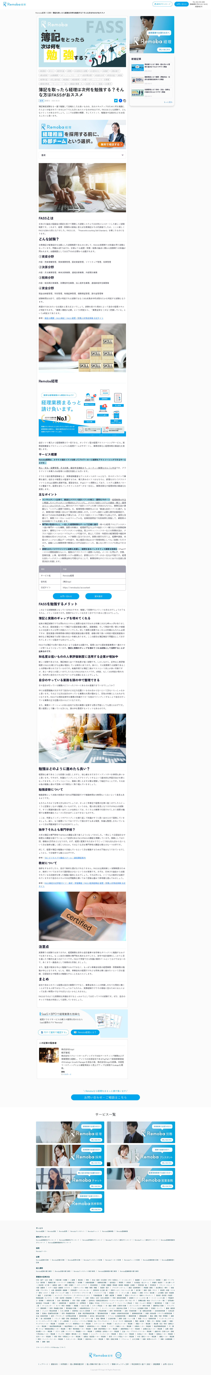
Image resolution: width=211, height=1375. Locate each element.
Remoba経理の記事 (42, 1260)
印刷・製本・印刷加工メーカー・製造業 (67, 1336)
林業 (37, 1342)
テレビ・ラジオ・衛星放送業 (122, 1321)
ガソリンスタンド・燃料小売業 (139, 1306)
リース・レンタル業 (158, 1298)
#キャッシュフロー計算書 (99, 79)
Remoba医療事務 (122, 1231)
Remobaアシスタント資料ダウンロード (118, 1240)
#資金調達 (43, 75)
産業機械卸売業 (137, 1313)
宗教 (87, 1280)
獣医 (39, 1295)
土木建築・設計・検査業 (166, 1293)
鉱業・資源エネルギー (150, 1339)
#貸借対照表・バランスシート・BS (53, 84)
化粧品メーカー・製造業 (145, 1334)
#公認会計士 (95, 71)
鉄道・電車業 (100, 1318)
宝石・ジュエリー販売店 (143, 1303)
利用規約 (64, 1364)
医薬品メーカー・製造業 (165, 1334)
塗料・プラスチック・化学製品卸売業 (63, 1316)
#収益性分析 (99, 75)
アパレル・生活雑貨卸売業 (116, 1316)
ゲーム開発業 (64, 1321)
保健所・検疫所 (157, 1282)
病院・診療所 (69, 1285)
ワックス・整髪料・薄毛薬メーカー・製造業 (73, 1334)
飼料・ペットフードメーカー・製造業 (50, 1339)
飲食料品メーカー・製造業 (94, 1339)
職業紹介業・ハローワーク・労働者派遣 (61, 1282)
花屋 (166, 1303)
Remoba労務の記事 (58, 1260)
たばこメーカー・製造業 (74, 1339)
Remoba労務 (51, 1231)
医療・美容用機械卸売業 (86, 1313)
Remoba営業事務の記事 (150, 1260)
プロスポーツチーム (118, 1288)
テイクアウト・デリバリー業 (81, 1293)
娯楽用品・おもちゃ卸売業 (81, 1311)
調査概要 (156, 1364)
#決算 (84, 79)
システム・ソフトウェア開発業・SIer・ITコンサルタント (91, 1321)
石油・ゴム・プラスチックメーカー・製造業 (136, 1331)
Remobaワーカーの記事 (113, 1260)
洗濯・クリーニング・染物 (60, 1293)
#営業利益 (43, 79)
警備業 (137, 1280)
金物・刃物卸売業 (130, 1311)
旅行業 (138, 1290)
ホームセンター (47, 1306)
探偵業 (119, 1295)
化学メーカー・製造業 (43, 1336)
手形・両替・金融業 (78, 1300)
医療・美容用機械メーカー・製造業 (105, 1329)
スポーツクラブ (82, 1285)
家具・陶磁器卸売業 (68, 1313)
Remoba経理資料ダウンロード (46, 1240)
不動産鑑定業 (97, 1295)
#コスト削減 (97, 84)
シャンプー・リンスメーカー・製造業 (103, 1334)
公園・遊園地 (40, 1288)
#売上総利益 (55, 79)
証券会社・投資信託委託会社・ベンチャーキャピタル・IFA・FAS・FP (112, 1300)
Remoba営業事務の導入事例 (107, 1271)
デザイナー (78, 1298)
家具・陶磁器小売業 (56, 1308)
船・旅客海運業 (46, 1318)
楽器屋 (76, 1306)
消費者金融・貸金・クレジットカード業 (151, 1300)
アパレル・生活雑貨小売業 (139, 1308)
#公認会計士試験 (80, 71)
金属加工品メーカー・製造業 (152, 1329)
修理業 (80, 1282)
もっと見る (168, 102)
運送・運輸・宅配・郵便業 (159, 1316)
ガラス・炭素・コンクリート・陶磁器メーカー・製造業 (73, 1331)
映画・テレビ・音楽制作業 (147, 1318)
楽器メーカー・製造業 (143, 1324)
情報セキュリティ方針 (120, 1364)
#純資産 (43, 71)
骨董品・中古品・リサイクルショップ (101, 1303)
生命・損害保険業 (63, 1300)
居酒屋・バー (113, 1293)
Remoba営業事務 (107, 1231)
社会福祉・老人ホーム (141, 1282)
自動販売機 (62, 1303)
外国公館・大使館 (61, 1280)
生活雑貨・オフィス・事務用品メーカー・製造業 (74, 1324)
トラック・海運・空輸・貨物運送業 (66, 1318)
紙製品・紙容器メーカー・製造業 (95, 1336)
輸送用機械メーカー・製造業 (74, 1326)
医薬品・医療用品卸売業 (50, 1313)
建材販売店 (158, 1303)
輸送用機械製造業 (55, 1326)
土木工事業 (135, 1339)
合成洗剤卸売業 (160, 1311)
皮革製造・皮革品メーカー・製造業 (107, 1331)
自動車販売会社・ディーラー (89, 1308)
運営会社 (54, 1364)
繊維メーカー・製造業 (166, 1336)
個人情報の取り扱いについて (98, 1364)
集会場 (80, 1280)
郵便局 (121, 1282)
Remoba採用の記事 (74, 1260)
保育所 (129, 1282)
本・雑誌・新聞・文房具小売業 (116, 1306)
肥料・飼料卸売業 (115, 1311)
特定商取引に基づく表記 (141, 1364)
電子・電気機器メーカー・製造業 (80, 1329)
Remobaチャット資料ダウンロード (146, 1240)
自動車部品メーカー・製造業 (96, 1326)
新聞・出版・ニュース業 (127, 1318)
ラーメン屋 (125, 1293)
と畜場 (72, 1280)
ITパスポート (66, 1074)
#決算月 (108, 84)
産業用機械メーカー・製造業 (130, 1329)
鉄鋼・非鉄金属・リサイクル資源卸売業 (159, 1313)
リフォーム (125, 1339)
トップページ (43, 1364)
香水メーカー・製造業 (126, 1334)
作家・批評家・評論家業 (63, 1298)
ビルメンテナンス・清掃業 (151, 1280)
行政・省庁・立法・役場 (44, 1280)
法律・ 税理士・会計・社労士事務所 (97, 1298)
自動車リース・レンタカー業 (138, 1298)
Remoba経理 (40, 13)
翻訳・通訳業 (109, 1295)
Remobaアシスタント (77, 1231)
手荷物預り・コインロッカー (80, 1290)
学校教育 (153, 1285)
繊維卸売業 (132, 1316)
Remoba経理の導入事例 (44, 1271)
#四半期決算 (87, 75)
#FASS (51, 71)
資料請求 (98, 596)
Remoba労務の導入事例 (62, 1271)
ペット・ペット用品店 (124, 1303)
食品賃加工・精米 (162, 1288)
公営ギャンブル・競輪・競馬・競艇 (85, 1288)
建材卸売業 (83, 1316)
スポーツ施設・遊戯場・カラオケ (59, 1288)
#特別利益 (111, 75)
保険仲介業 (50, 1300)
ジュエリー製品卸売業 (49, 1311)
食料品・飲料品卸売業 (97, 1316)
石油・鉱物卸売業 (42, 1316)
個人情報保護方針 (77, 1364)
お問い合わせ (66, 596)
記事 (49, 13)
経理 (41, 100)
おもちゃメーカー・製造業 (123, 1324)
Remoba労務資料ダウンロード (69, 1240)
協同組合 (113, 1282)
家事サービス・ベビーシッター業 (122, 1290)
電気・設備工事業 (112, 1339)
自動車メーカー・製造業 (143, 1326)
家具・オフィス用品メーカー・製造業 (121, 1336)
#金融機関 (54, 75)
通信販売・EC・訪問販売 (77, 1303)
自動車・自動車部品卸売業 (120, 1313)
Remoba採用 (63, 1231)
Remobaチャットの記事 (132, 1260)
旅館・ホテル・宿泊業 (147, 1293)
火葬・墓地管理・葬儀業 (59, 1290)
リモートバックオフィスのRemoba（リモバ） (51, 1347)
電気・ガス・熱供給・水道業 (156, 1321)
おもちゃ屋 (85, 1306)
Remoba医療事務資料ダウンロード (59, 1242)
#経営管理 (75, 79)
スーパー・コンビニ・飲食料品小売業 (114, 1308)
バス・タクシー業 (87, 1318)
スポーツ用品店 (97, 1306)
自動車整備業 (89, 1282)
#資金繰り (115, 71)
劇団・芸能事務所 (134, 1288)
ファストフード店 (100, 1293)
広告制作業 (112, 1318)
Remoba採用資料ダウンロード (92, 1240)
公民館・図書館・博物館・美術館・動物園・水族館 (118, 1285)
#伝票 (88, 84)
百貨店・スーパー (157, 1308)
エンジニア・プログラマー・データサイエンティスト (72, 1295)
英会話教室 (94, 1285)
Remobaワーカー (41, 1251)
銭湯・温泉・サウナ (150, 1290)
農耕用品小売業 (158, 1306)
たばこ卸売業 (64, 1311)
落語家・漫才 (104, 1288)
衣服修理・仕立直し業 (100, 1290)
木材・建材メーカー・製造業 (146, 1336)
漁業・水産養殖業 (166, 1339)
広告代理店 (47, 1295)
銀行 (54, 1303)
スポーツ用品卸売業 (99, 1311)
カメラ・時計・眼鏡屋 (63, 1306)
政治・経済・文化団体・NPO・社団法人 (105, 1280)
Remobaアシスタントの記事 (93, 1260)
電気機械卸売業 (103, 1313)
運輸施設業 (143, 1316)
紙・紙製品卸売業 (145, 1311)
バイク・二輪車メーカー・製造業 (120, 1326)
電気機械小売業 (71, 1308)
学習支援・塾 (142, 1285)
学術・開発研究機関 (119, 1298)
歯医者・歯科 (57, 1285)
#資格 (69, 71)
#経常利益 (60, 71)
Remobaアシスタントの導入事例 (84, 1271)
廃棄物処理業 (102, 1282)
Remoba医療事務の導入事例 (129, 1271)
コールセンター (127, 1280)
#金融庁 (105, 71)
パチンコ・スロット (165, 1285)
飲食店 (134, 1293)
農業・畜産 (46, 1342)
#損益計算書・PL (76, 84)
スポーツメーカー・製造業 (102, 1324)
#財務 (120, 75)
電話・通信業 (139, 1321)
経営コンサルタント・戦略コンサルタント (139, 1295)
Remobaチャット (93, 1231)
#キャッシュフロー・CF (70, 75)
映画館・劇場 (148, 1288)
